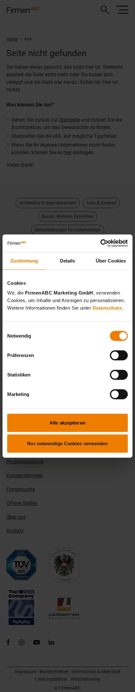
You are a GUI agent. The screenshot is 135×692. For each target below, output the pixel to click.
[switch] (119, 355)
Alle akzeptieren (67, 422)
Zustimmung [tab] (24, 260)
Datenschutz (107, 308)
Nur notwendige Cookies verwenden (67, 443)
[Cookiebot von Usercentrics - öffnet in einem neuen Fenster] (100, 243)
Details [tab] (67, 260)
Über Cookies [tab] (111, 260)
